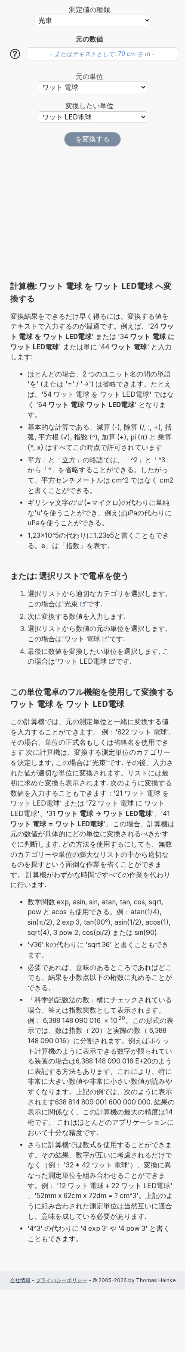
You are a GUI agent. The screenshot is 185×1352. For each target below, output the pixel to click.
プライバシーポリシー (61, 1280)
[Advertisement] (92, 213)
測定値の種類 (89, 10)
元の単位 (89, 76)
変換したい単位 (89, 106)
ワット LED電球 (82, 661)
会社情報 (20, 1280)
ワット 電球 (82, 639)
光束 (71, 604)
